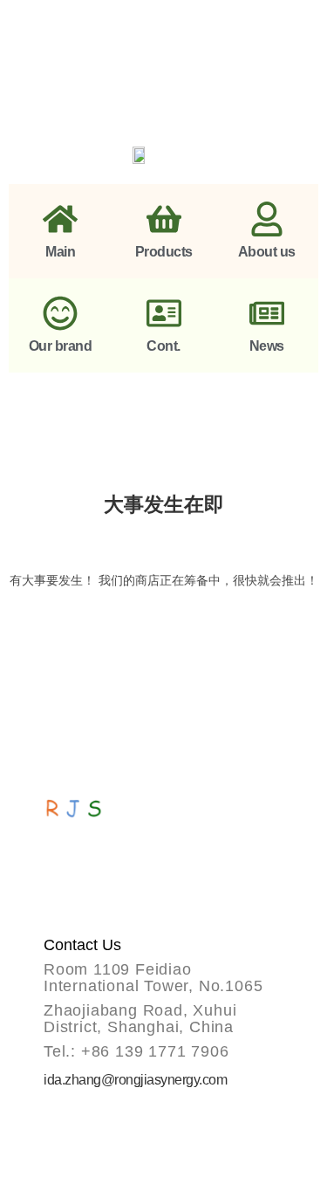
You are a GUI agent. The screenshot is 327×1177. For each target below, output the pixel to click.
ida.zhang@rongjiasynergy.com (135, 1079)
